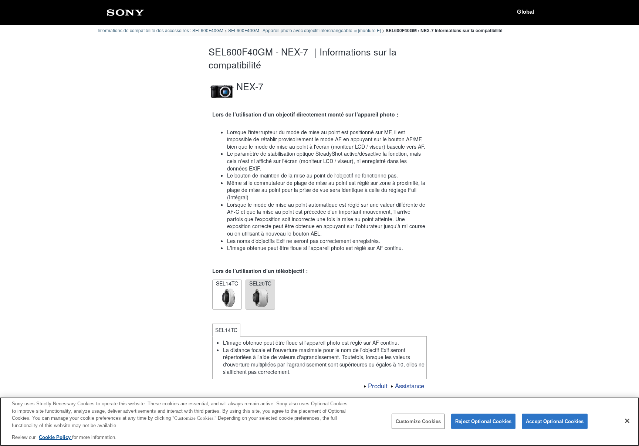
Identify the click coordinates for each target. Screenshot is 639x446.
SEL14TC (227, 283)
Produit (378, 385)
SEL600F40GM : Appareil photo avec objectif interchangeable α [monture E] (304, 30)
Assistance (409, 385)
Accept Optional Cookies (555, 421)
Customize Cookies (418, 421)
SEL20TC (260, 283)
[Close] (627, 421)
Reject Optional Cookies (483, 421)
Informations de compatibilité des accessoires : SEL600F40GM (160, 30)
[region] (319, 421)
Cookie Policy (55, 437)
